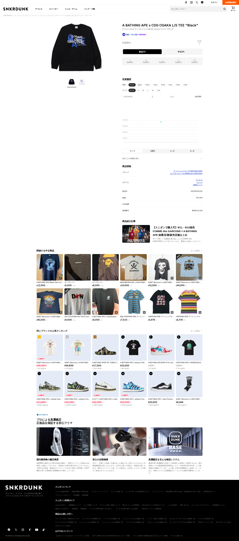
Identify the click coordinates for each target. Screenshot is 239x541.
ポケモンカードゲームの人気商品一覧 (182, 518)
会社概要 (76, 495)
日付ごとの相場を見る (130, 158)
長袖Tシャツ (197, 185)
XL (153, 90)
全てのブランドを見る (63, 526)
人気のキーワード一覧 (205, 522)
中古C (170, 85)
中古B (163, 85)
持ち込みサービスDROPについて (153, 505)
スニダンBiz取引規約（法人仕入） (101, 508)
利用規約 (75, 508)
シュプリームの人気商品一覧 (89, 522)
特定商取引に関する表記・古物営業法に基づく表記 (183, 491)
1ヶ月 (172, 151)
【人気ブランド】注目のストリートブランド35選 (72, 536)
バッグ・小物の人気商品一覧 (157, 518)
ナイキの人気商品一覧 (205, 518)
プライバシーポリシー (63, 495)
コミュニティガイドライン (200, 505)
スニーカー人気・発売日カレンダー (67, 518)
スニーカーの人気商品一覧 (91, 518)
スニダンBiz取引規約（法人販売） (127, 508)
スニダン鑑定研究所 (62, 491)
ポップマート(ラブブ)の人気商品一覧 (182, 522)
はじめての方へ (60, 505)
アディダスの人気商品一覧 (135, 522)
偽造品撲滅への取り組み (80, 491)
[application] (162, 132)
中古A (155, 85)
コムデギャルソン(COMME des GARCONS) (186, 174)
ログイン (214, 2)
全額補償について (218, 505)
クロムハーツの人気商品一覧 (157, 522)
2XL (159, 90)
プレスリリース (157, 491)
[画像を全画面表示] (77, 47)
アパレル (38, 9)
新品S (140, 85)
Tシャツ (199, 182)
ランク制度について (90, 505)
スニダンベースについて (99, 491)
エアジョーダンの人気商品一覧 (66, 522)
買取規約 (84, 508)
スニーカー (53, 9)
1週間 (152, 151)
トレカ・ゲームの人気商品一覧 (133, 518)
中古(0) (181, 51)
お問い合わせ (184, 505)
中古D (178, 85)
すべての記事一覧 (176, 536)
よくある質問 (172, 505)
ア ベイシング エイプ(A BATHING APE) (187, 171)
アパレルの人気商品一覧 (111, 518)
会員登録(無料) (230, 2)
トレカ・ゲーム (71, 9)
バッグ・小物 (89, 9)
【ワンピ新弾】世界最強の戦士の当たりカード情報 (150, 536)
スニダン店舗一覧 (117, 491)
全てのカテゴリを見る (223, 522)
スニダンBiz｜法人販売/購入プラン (138, 491)
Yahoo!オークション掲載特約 (152, 508)
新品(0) (142, 51)
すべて (132, 85)
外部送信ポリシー (209, 491)
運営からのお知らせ (62, 508)
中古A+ (147, 85)
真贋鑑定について (75, 505)
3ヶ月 (192, 151)
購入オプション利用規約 (131, 505)
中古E (185, 85)
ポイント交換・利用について (110, 505)
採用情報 (85, 495)
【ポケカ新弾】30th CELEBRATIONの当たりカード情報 (111, 536)
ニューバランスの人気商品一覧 (112, 522)
